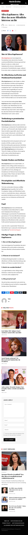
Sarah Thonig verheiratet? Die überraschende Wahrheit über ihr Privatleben (10, 359)
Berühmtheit (5, 10)
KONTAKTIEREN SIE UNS (16, 520)
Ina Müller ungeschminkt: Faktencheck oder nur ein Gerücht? (15, 489)
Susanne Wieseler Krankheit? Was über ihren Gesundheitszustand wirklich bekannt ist (13, 476)
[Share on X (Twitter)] (10, 30)
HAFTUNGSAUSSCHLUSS (18, 523)
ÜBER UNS (6, 520)
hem (6, 25)
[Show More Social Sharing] (15, 30)
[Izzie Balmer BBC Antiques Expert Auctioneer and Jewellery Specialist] (14, 319)
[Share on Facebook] (8, 30)
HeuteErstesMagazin (15, 230)
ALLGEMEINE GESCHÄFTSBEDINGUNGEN (14, 525)
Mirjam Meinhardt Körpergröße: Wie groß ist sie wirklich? (17, 498)
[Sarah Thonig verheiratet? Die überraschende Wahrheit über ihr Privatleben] (14, 346)
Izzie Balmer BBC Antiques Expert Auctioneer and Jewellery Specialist (11, 331)
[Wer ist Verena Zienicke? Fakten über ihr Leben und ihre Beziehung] (5, 508)
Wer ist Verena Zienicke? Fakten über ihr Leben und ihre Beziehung (17, 507)
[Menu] (2, 3)
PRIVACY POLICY (6, 523)
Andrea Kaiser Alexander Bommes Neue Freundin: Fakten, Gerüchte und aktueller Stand (12, 388)
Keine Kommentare (21, 25)
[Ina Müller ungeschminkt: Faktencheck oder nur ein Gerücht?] (5, 490)
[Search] (26, 3)
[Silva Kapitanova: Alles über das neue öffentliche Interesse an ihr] (14, 42)
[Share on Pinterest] (12, 30)
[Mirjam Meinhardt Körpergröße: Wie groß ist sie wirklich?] (5, 500)
